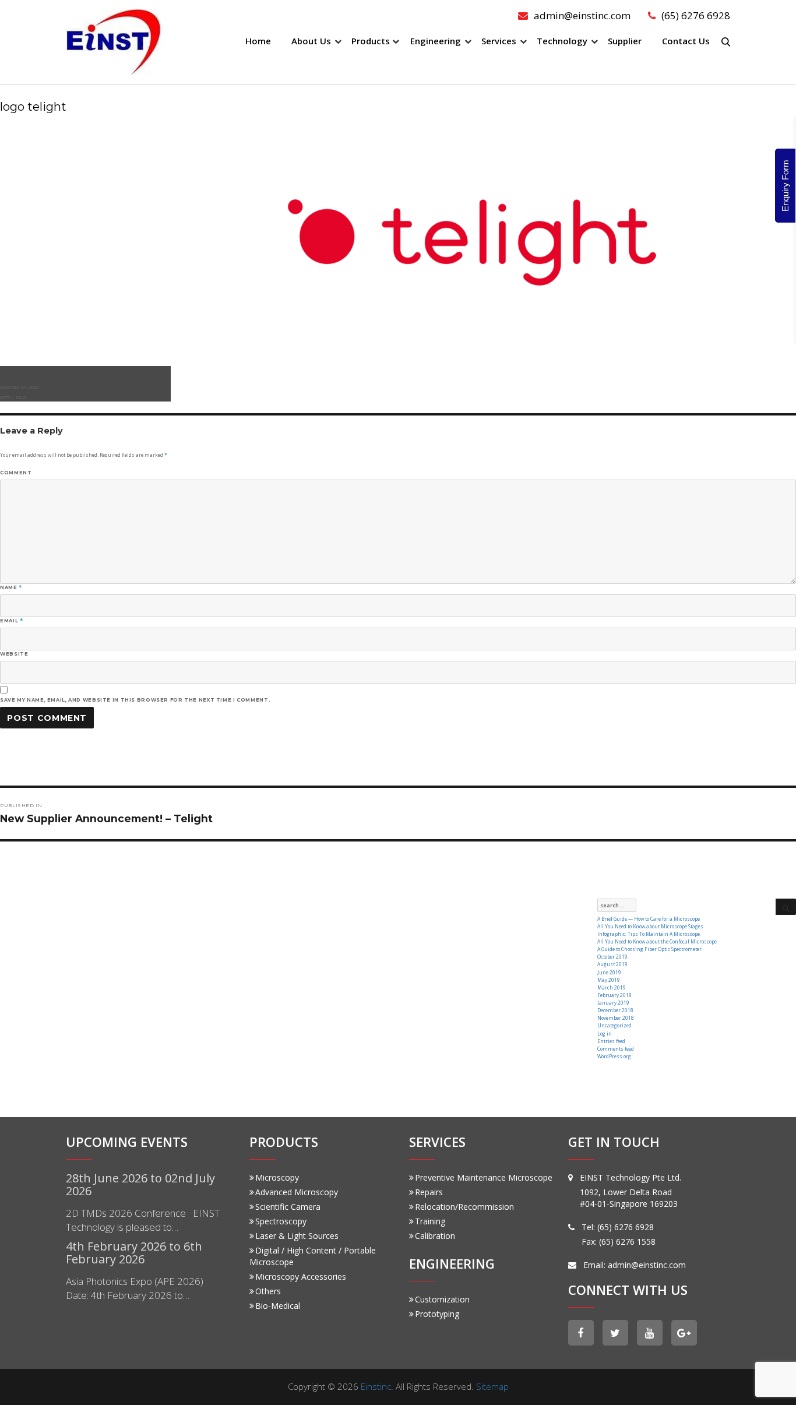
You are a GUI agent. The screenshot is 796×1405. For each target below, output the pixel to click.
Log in (604, 1033)
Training (430, 1221)
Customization (442, 1299)
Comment (15, 473)
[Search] (786, 907)
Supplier (625, 41)
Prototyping (437, 1313)
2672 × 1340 (13, 397)
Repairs (429, 1192)
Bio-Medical (277, 1305)
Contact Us (686, 41)
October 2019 (612, 956)
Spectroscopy (281, 1221)
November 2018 (615, 1018)
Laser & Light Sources (297, 1235)
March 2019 (611, 987)
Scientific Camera (287, 1206)
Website (14, 654)
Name (11, 587)
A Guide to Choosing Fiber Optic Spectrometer (649, 949)
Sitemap (492, 1386)
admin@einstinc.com (582, 15)
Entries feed (611, 1041)
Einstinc (376, 1386)
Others (268, 1291)
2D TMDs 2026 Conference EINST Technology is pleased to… (143, 1220)
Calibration (435, 1235)
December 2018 (615, 1010)
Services (498, 41)
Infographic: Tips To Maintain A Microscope (648, 934)
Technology (562, 41)
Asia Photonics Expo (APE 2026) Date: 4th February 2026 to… (134, 1288)
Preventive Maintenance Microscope (483, 1177)
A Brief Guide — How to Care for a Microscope (648, 918)
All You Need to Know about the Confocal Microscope (657, 941)
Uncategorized (614, 1025)
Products (370, 41)
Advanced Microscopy (296, 1192)
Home (258, 41)
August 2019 (612, 964)
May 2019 (608, 980)
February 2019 (614, 995)
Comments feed (615, 1048)
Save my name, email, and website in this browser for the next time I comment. (135, 700)
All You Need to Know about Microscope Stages (650, 926)
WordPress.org (614, 1056)
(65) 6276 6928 (695, 15)
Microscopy (277, 1177)
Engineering (435, 41)
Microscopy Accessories (300, 1276)
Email (11, 621)
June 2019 (609, 972)
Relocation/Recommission (464, 1206)
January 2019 (613, 1002)
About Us (311, 41)
